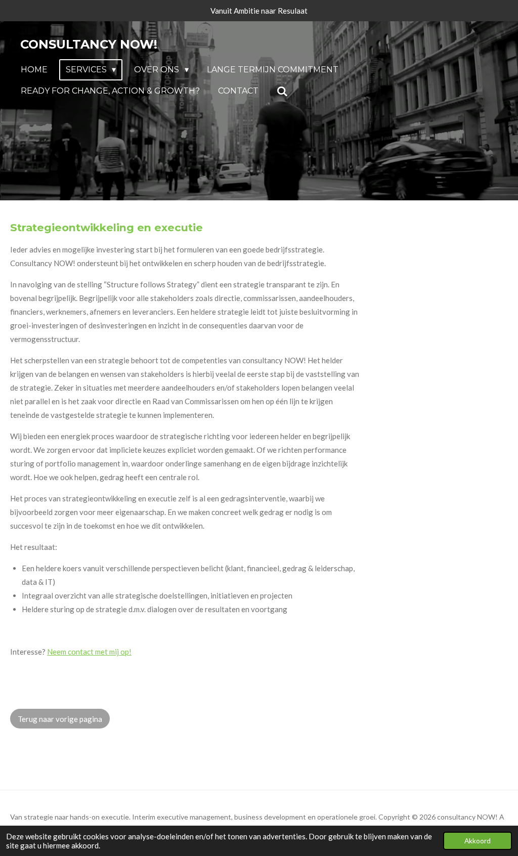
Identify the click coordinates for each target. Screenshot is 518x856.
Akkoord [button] (477, 841)
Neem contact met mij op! (89, 651)
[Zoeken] (282, 91)
